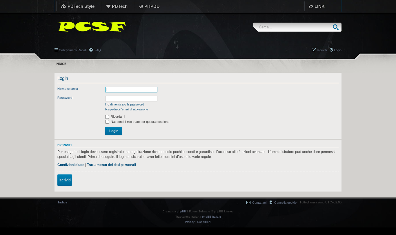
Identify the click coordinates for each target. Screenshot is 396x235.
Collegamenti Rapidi (72, 50)
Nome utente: (67, 88)
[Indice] (90, 26)
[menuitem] (283, 202)
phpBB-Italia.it (211, 216)
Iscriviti (65, 180)
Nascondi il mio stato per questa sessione (139, 121)
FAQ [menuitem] (97, 50)
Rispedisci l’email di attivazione (126, 109)
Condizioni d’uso (70, 165)
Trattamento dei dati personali (111, 165)
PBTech (120, 6)
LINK (320, 6)
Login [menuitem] (337, 50)
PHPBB (152, 6)
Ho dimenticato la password (124, 104)
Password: (65, 97)
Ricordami (117, 116)
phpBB (181, 211)
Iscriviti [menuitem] (322, 50)
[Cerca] (337, 27)
